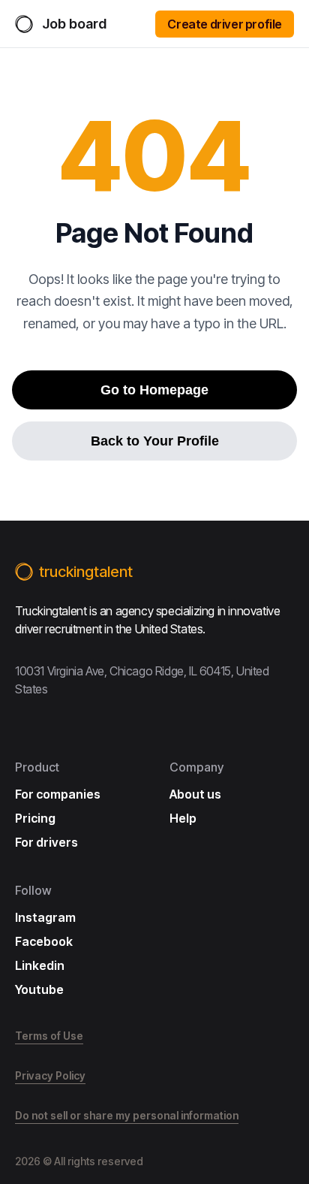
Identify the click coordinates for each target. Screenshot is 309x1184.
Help (183, 818)
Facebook (44, 941)
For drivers (46, 842)
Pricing (35, 818)
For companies (57, 794)
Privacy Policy (50, 1075)
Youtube (39, 989)
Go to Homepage (154, 389)
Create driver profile (224, 24)
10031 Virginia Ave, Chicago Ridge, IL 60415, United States (142, 679)
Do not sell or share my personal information (126, 1115)
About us (195, 794)
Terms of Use (49, 1035)
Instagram (45, 917)
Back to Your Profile (155, 441)
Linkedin (39, 965)
